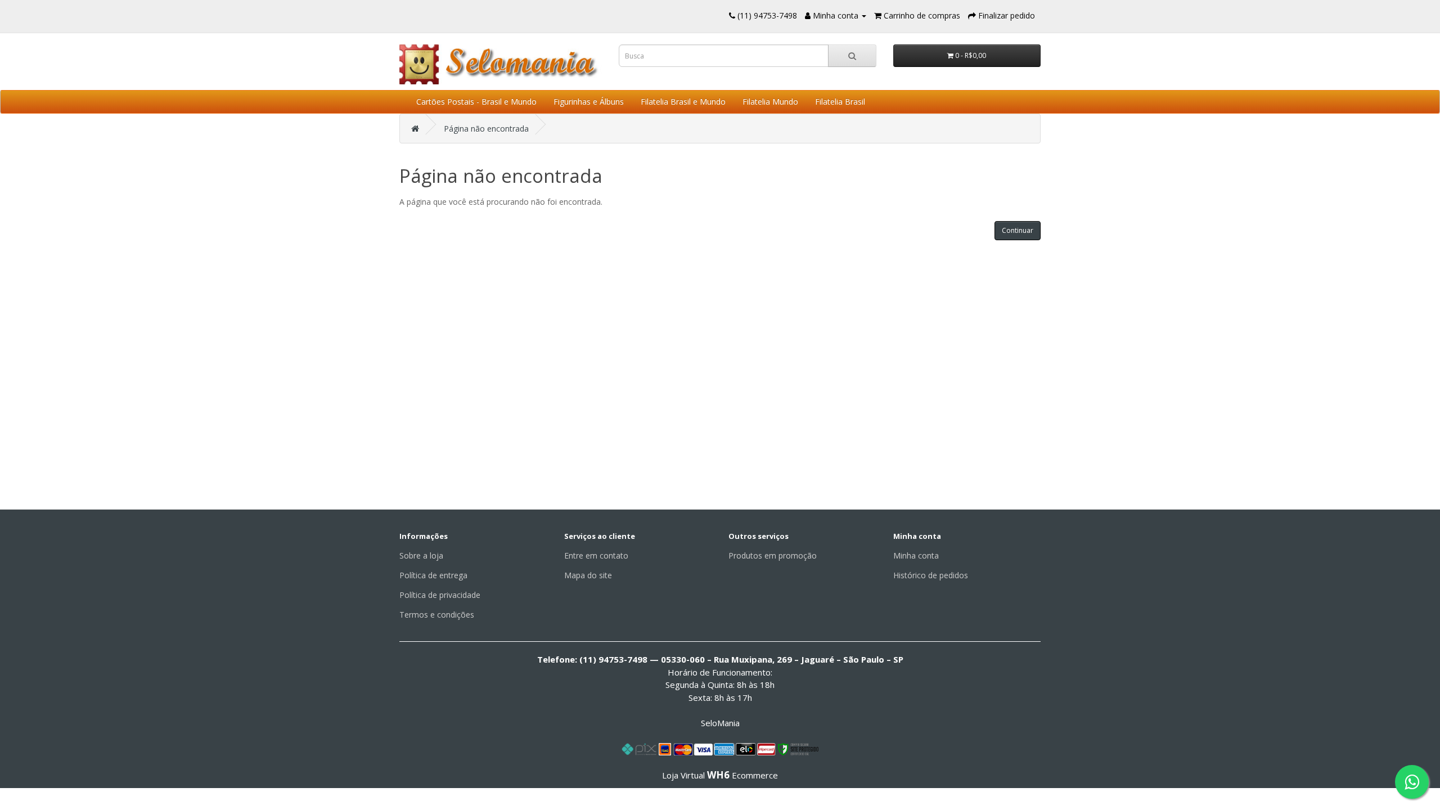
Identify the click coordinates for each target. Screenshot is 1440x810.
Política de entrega (433, 575)
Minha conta (916, 555)
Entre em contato (596, 555)
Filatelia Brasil (840, 101)
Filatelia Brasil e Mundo (683, 101)
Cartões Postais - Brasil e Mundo (476, 101)
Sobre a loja (421, 555)
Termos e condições (436, 614)
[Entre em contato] (732, 15)
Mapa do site (588, 575)
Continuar (1017, 230)
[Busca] (852, 55)
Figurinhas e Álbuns (589, 101)
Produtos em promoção (772, 555)
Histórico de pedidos (930, 575)
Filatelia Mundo (770, 101)
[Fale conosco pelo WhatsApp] (1412, 782)
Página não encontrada (486, 128)
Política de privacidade (439, 595)
